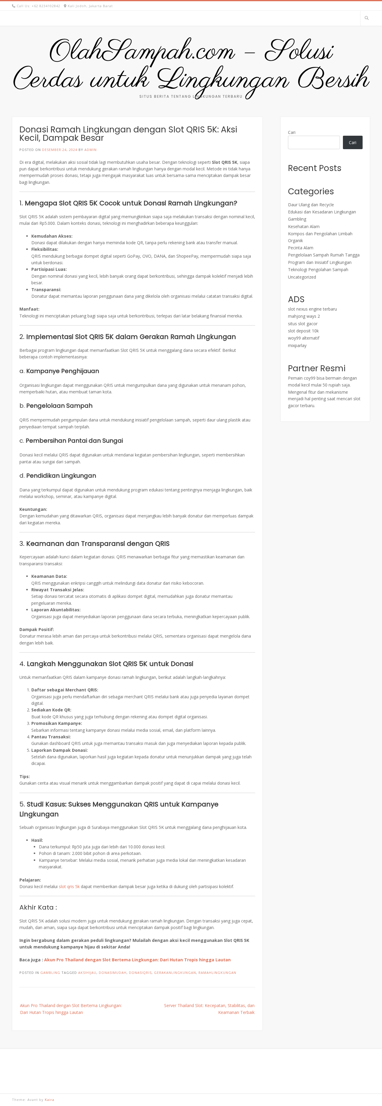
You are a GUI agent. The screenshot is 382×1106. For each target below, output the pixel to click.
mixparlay (297, 345)
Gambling (50, 972)
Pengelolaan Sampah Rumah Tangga (324, 255)
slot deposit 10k (303, 331)
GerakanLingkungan (175, 972)
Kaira (49, 1099)
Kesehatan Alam (304, 226)
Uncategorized (302, 277)
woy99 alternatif (303, 338)
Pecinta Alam (300, 247)
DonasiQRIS (140, 972)
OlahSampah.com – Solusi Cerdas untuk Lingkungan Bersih (191, 66)
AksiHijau (87, 972)
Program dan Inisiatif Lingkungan (320, 262)
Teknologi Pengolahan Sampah (318, 269)
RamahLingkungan (217, 972)
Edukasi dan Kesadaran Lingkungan (322, 212)
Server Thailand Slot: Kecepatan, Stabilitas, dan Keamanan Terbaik (209, 1009)
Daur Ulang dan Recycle (311, 204)
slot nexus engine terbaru (312, 309)
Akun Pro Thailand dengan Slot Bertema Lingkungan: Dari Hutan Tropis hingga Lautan (137, 960)
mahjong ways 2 (304, 316)
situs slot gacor (303, 323)
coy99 (309, 378)
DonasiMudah (113, 972)
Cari (291, 132)
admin (90, 149)
